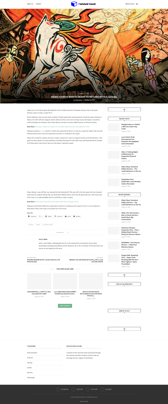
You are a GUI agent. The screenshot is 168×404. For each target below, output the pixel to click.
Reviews (30, 373)
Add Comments (65, 306)
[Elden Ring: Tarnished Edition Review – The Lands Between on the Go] (113, 170)
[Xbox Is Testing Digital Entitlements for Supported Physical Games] (91, 281)
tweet (42, 131)
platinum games (48, 224)
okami (38, 224)
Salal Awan (78, 100)
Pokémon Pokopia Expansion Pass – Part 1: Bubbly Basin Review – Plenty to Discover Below (130, 231)
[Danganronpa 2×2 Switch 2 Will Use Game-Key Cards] (39, 281)
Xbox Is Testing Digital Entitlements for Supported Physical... (91, 294)
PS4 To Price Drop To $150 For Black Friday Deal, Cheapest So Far (57, 202)
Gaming (29, 363)
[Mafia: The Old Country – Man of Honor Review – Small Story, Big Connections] (113, 216)
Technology (31, 377)
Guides (29, 368)
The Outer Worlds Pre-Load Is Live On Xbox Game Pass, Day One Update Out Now (62, 127)
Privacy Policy (130, 4)
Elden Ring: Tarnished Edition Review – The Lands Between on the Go (131, 169)
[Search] (140, 4)
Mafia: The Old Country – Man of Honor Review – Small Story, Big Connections (130, 216)
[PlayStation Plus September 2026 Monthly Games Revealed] (113, 182)
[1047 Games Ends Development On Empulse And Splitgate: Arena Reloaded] (65, 281)
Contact (38, 4)
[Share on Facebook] (70, 232)
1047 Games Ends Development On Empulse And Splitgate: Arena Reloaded (130, 140)
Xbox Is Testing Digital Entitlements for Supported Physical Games (129, 155)
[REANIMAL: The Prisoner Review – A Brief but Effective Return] (113, 245)
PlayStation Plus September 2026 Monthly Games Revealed (131, 182)
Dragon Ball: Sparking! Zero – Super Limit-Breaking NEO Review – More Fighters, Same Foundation (130, 259)
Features (30, 358)
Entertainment (32, 353)
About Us (30, 4)
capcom (30, 224)
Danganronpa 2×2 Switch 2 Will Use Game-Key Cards (130, 126)
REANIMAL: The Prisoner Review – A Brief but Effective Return (130, 245)
